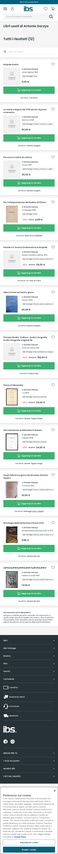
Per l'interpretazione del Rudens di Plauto (24, 202)
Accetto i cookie (29, 849)
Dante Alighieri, (28, 72)
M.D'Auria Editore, (29, 348)
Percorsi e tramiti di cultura (17, 157)
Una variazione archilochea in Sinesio (22, 430)
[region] (29, 820)
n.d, (23, 393)
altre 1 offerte (38, 511)
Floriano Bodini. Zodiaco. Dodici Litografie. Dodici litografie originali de (25, 339)
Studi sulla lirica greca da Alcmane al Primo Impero (25, 476)
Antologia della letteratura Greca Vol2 (23, 523)
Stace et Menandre (13, 385)
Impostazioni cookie (29, 842)
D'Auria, (25, 165)
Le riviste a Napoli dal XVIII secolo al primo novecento (25, 111)
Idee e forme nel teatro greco (18, 292)
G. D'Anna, (26, 485)
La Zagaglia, (27, 210)
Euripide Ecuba (10, 64)
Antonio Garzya (31, 69)
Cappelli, (25, 438)
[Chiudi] (55, 791)
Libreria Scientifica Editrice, (32, 255)
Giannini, (25, 120)
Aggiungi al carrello (31, 90)
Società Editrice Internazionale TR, (35, 530)
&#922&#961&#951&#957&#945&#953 (24, 567)
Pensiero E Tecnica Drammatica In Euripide (25, 247)
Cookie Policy (20, 836)
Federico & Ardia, (28, 575)
